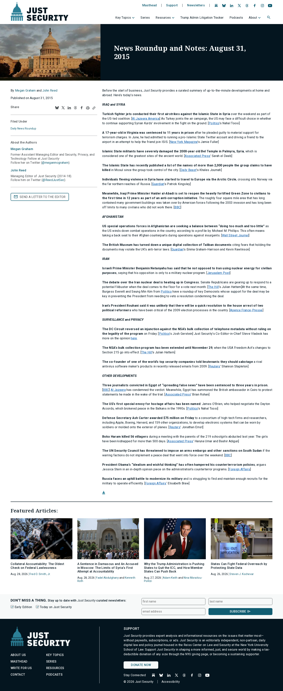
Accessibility (171, 681)
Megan (22, 149)
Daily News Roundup (23, 128)
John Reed (49, 90)
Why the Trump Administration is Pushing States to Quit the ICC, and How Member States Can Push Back (174, 567)
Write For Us (21, 668)
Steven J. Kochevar (241, 574)
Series (145, 17)
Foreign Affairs (239, 469)
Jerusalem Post (218, 273)
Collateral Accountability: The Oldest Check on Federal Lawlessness (37, 565)
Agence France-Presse (246, 310)
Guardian (158, 184)
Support (172, 5)
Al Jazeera (118, 390)
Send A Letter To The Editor (43, 197)
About (253, 17)
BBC (177, 207)
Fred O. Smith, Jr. (40, 574)
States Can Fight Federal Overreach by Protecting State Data (239, 565)
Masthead (149, 5)
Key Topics (123, 17)
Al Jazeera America (145, 118)
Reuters (214, 366)
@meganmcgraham (55, 162)
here (134, 338)
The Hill (213, 287)
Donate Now (141, 665)
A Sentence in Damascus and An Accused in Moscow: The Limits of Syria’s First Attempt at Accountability (107, 567)
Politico (214, 123)
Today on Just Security (56, 607)
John (18, 170)
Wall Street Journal (235, 235)
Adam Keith (170, 577)
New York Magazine (184, 142)
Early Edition (23, 607)
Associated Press (197, 156)
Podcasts (236, 17)
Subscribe (238, 611)
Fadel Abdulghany (107, 577)
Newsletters (196, 5)
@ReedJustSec (53, 180)
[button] (269, 18)
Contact (18, 674)
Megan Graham (25, 90)
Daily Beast (188, 170)
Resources (163, 17)
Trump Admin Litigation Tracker (202, 17)
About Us (18, 655)
